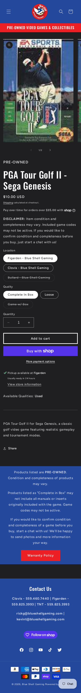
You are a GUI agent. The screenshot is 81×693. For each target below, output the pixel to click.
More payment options (40, 361)
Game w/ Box (20, 305)
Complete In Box (20, 294)
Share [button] (12, 448)
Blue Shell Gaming (33, 684)
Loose (49, 294)
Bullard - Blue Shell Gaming (31, 279)
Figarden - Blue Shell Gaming (30, 258)
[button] (8, 11)
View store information (24, 384)
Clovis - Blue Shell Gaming (28, 268)
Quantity (9, 314)
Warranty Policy (40, 555)
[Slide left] (31, 150)
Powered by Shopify (57, 684)
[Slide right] (50, 150)
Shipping (8, 202)
